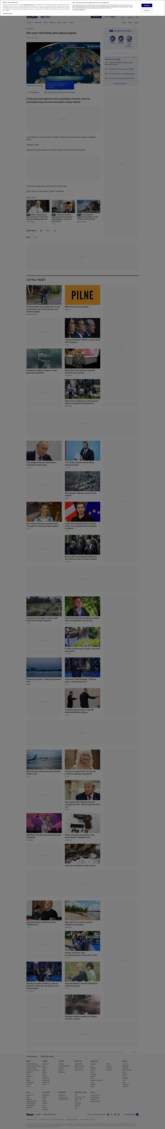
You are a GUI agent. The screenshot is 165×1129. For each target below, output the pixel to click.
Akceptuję (146, 5)
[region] (82, 8)
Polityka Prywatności (7, 13)
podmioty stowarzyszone (28, 4)
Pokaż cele (147, 10)
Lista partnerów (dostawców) (78, 9)
